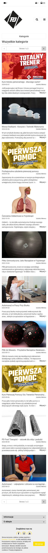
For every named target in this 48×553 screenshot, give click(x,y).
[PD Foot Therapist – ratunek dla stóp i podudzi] (24, 423)
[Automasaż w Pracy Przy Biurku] (24, 289)
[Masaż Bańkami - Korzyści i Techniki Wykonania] (24, 110)
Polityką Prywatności (9, 539)
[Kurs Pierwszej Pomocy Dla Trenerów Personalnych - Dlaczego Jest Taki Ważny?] (24, 378)
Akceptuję (39, 544)
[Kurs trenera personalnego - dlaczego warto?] (24, 66)
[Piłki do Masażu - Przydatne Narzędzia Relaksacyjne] (24, 334)
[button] (42, 3)
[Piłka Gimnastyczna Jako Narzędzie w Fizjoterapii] (24, 244)
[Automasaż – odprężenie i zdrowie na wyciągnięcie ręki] (24, 468)
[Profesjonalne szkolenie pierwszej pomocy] (24, 155)
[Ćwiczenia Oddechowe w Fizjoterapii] (24, 200)
